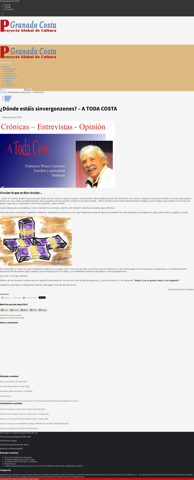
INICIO (6, 67)
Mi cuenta (8, 9)
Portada (3, 92)
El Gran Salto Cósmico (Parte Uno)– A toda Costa (28, 414)
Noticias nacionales (185, 475)
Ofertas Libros (32, 477)
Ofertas (3, 477)
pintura (41, 477)
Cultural (7, 97)
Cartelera (45, 475)
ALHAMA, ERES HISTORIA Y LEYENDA (16, 391)
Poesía (47, 477)
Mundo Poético (165, 475)
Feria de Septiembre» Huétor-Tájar (15, 386)
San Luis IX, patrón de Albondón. (14, 382)
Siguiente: (12, 318)
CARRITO (7, 81)
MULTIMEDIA (9, 71)
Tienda (7, 7)
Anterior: (11, 315)
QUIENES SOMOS (10, 85)
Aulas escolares (27, 475)
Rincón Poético (56, 477)
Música (174, 475)
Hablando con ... (132, 475)
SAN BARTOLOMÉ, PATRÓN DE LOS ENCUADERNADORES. (43, 424)
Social (7, 99)
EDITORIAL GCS (10, 78)
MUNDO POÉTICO (11, 76)
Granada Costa (7, 36)
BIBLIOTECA (8, 83)
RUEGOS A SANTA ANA (28, 428)
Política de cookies (8, 441)
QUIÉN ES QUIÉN (10, 69)
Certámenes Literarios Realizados (80, 475)
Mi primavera (5, 396)
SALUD (66, 477)
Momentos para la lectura (149, 475)
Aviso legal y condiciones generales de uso (19, 433)
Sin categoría (74, 477)
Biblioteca (37, 475)
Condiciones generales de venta (14, 445)
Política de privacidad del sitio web (15, 437)
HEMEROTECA (9, 74)
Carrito (7, 5)
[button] (1, 120)
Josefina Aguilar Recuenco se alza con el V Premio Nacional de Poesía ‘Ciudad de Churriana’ (39, 401)
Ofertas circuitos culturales (16, 477)
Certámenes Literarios (58, 475)
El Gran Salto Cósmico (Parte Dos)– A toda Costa (28, 419)
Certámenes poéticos (102, 475)
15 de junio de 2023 (11, 117)
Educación (121, 475)
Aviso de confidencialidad (11, 449)
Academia (4, 475)
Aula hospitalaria (14, 475)
